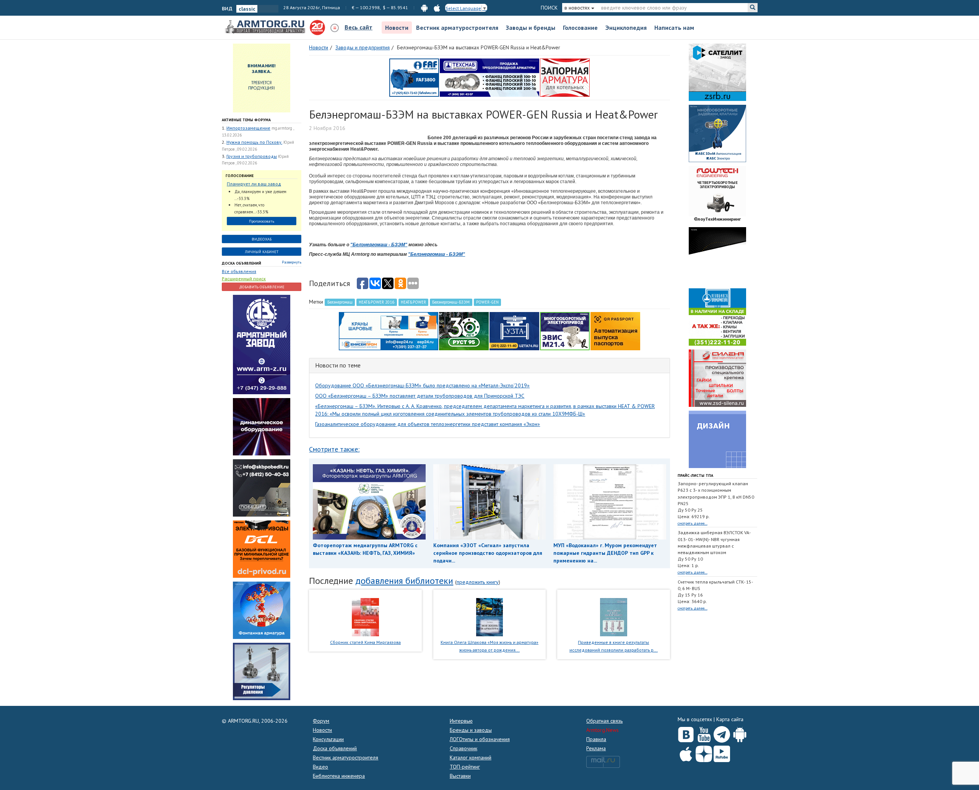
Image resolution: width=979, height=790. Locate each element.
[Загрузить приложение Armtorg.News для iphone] (686, 752)
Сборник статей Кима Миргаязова (365, 642)
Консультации (328, 739)
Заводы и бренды (530, 27)
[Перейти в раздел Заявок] (261, 77)
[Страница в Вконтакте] (686, 732)
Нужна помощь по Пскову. (254, 142)
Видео (320, 766)
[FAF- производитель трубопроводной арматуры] (414, 77)
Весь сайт (358, 27)
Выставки (460, 775)
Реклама (596, 748)
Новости (396, 27)
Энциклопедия (626, 27)
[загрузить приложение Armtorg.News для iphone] (437, 7)
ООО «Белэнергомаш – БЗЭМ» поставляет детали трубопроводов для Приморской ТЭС (419, 395)
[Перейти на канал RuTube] (722, 752)
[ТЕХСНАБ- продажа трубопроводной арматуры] (489, 77)
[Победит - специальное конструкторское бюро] (261, 487)
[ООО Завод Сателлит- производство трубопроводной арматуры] (717, 71)
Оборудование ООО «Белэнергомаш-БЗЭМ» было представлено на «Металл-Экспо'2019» (422, 385)
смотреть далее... (692, 523)
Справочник (463, 748)
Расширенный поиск (244, 278)
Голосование (580, 27)
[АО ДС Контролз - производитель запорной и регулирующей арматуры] (261, 426)
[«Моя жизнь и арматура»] (489, 616)
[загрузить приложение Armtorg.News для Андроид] (424, 7)
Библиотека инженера (339, 775)
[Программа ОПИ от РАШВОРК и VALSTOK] (565, 77)
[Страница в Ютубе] (704, 732)
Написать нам (674, 27)
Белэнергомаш (340, 302)
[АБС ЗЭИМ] (717, 133)
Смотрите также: (334, 449)
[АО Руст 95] (464, 330)
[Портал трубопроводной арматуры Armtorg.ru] (266, 27)
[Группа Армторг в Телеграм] (722, 733)
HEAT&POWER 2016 (376, 302)
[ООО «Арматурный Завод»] (261, 344)
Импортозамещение (248, 128)
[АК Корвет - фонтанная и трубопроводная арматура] (261, 609)
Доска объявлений (241, 263)
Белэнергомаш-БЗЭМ (451, 302)
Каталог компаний (470, 757)
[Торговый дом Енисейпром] (388, 330)
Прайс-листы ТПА (695, 475)
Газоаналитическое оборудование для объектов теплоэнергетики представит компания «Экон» (427, 424)
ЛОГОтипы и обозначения (480, 739)
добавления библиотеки (404, 581)
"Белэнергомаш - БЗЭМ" (378, 244)
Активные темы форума (246, 119)
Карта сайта (729, 719)
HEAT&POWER (413, 302)
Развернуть (291, 262)
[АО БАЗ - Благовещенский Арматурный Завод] (717, 255)
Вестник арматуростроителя (457, 27)
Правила (596, 739)
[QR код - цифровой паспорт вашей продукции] (615, 330)
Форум (321, 720)
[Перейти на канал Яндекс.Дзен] (704, 752)
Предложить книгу (478, 582)
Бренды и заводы (471, 730)
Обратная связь (604, 720)
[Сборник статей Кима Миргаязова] (365, 616)
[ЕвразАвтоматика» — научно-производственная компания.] (565, 330)
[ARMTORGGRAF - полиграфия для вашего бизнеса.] (717, 439)
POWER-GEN (487, 302)
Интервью (461, 720)
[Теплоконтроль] (261, 671)
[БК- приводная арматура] (261, 548)
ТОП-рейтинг (465, 766)
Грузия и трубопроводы (251, 156)
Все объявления (239, 271)
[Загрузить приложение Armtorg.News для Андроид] (740, 732)
